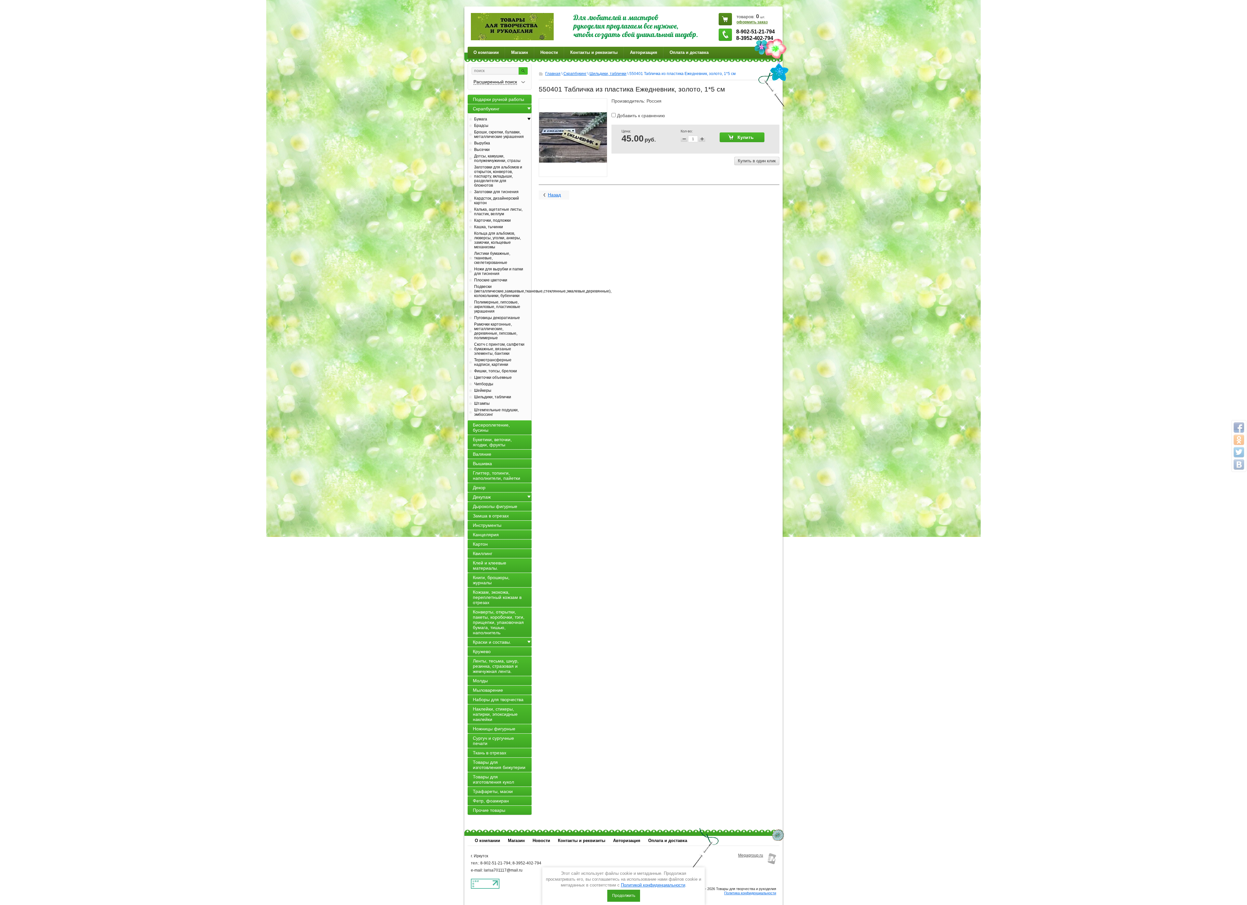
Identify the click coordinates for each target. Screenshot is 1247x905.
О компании (486, 52)
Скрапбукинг (574, 73)
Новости (549, 52)
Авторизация (643, 52)
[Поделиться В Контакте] (1239, 464)
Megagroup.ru (750, 855)
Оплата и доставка (689, 52)
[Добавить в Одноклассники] (1239, 440)
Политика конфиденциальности (750, 893)
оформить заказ (752, 22)
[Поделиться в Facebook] (1239, 427)
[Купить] (742, 137)
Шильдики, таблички (607, 73)
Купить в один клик (757, 160)
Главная (553, 73)
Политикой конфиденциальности (653, 885)
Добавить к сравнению (640, 115)
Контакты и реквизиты (594, 52)
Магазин (519, 52)
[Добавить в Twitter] (1239, 452)
